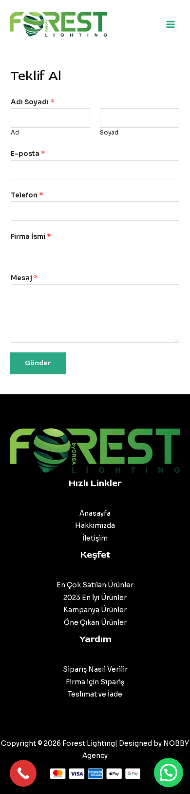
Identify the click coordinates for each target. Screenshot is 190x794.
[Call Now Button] (23, 773)
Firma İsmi (31, 236)
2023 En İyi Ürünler (95, 598)
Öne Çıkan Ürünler (95, 623)
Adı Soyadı (33, 102)
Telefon (27, 195)
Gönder (38, 363)
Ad (15, 132)
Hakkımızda (95, 526)
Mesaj (24, 278)
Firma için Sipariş (95, 682)
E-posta (28, 154)
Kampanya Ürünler (95, 610)
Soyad (109, 132)
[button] (168, 772)
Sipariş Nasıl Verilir (95, 669)
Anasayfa (95, 513)
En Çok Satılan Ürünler (95, 585)
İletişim (95, 538)
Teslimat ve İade (95, 694)
